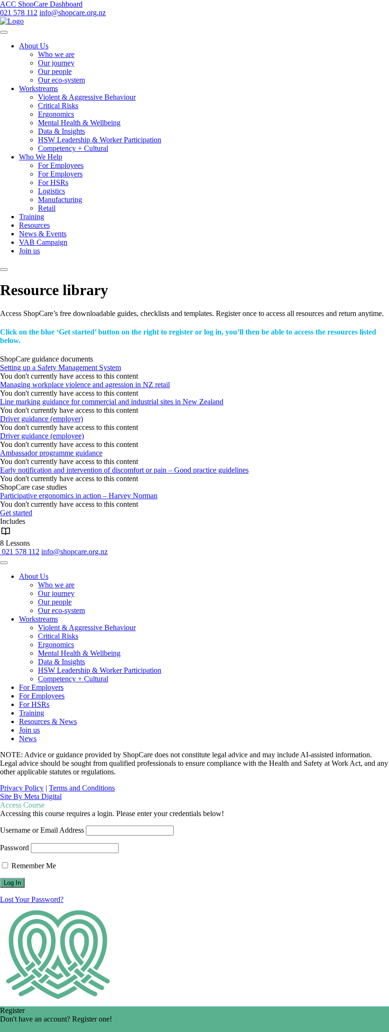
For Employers (60, 174)
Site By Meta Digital (31, 796)
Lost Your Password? (32, 899)
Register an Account (30, 1027)
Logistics (51, 191)
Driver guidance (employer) (41, 419)
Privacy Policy (22, 788)
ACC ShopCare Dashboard (41, 4)
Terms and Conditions (82, 788)
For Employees (60, 165)
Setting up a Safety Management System (60, 367)
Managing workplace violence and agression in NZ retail (85, 385)
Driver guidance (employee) (42, 436)
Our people (55, 71)
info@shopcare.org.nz (72, 13)
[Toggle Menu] (4, 32)
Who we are (56, 54)
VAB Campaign (43, 242)
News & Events (42, 234)
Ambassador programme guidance (51, 453)
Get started (16, 513)
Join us (29, 251)
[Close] (4, 269)
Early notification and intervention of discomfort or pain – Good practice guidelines (124, 470)
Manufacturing (60, 199)
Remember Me (32, 866)
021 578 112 (18, 13)
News (28, 738)
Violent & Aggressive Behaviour (87, 97)
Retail (47, 208)
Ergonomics (56, 114)
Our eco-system (61, 80)
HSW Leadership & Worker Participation (99, 140)
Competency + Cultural (73, 148)
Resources (34, 225)
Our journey (56, 63)
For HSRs (53, 182)
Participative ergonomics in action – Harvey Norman (78, 496)
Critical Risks (58, 106)
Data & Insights (61, 131)
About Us (33, 46)
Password (14, 848)
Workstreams (38, 88)
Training (31, 217)
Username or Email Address (42, 830)
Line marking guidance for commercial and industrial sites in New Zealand (111, 402)
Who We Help (40, 157)
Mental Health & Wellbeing (79, 123)
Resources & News (48, 721)
